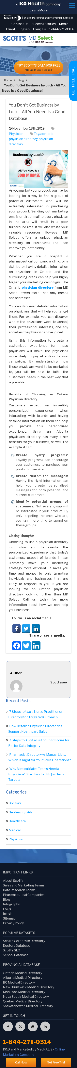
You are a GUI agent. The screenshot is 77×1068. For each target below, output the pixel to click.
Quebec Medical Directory (22, 1001)
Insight (8, 914)
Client (10, 29)
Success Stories (44, 24)
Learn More (39, 10)
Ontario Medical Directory (22, 973)
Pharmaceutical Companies (23, 895)
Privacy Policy (13, 923)
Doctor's (15, 803)
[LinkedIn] (35, 628)
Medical (15, 830)
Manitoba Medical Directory (24, 992)
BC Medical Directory (19, 982)
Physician (16, 134)
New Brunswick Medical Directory (28, 987)
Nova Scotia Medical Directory (26, 996)
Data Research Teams (19, 890)
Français (39, 29)
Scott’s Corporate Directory (24, 941)
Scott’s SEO (11, 950)
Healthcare (17, 821)
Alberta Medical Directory (22, 978)
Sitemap (9, 918)
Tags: (38, 134)
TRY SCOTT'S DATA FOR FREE (38, 67)
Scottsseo (58, 682)
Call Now (21, 1062)
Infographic (12, 904)
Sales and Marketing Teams (23, 885)
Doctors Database (16, 945)
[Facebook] (16, 628)
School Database (15, 955)
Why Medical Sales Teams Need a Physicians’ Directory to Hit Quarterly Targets (36, 774)
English (24, 29)
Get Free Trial (56, 1062)
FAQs (7, 909)
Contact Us (19, 24)
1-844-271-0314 (61, 29)
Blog (21, 80)
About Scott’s (13, 881)
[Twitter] (26, 628)
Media (63, 24)
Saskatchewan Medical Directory (28, 1006)
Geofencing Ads (21, 812)
